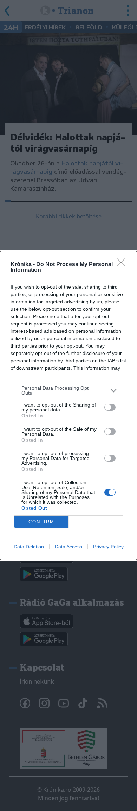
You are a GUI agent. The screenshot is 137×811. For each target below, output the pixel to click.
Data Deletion (29, 546)
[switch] (110, 407)
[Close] (123, 264)
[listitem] (68, 390)
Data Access (68, 546)
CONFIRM (41, 522)
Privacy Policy (108, 546)
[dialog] (68, 405)
